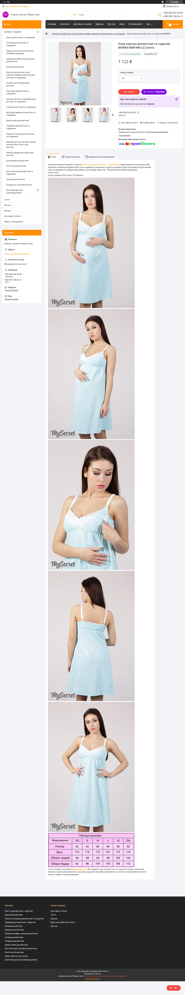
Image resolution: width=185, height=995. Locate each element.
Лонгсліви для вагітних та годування (17, 92)
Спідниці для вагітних (14, 941)
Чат (175, 988)
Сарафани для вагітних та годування (18, 127)
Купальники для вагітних (17, 161)
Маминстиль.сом (79, 869)
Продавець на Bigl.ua (92, 974)
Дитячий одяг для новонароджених (14, 191)
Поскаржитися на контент (95, 976)
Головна (52, 24)
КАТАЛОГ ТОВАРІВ (12, 32)
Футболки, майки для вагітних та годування (20, 113)
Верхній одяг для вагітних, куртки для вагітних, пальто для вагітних (21, 144)
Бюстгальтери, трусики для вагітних (21, 948)
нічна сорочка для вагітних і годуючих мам (101, 164)
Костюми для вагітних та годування (17, 44)
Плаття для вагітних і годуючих (19, 911)
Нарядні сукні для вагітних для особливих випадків (20, 52)
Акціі (121, 24)
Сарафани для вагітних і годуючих (20, 922)
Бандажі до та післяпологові (19, 185)
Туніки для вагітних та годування (21, 107)
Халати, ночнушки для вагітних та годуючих (24, 919)
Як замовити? (135, 24)
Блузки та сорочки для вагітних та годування (20, 135)
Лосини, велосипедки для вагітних (17, 84)
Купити (131, 92)
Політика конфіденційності (116, 976)
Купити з (151, 92)
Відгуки (99, 24)
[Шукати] (74, 15)
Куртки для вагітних (14, 915)
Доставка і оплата (82, 24)
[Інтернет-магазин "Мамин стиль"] (5, 14)
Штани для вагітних (15, 67)
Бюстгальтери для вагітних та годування (19, 172)
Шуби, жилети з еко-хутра (16, 956)
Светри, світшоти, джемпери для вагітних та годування (21, 100)
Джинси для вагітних (14, 930)
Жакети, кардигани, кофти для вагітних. (19, 154)
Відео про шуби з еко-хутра (63, 922)
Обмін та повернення (13, 222)
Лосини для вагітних (14, 937)
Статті (7, 199)
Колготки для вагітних (16, 166)
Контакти (64, 24)
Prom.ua (105, 971)
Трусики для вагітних (15, 179)
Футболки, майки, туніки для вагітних (21, 933)
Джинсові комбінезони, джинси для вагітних (20, 60)
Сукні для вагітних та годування (20, 37)
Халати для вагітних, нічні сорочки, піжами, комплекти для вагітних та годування (88, 34)
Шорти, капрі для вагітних (17, 120)
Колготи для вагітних (14, 952)
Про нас (111, 24)
